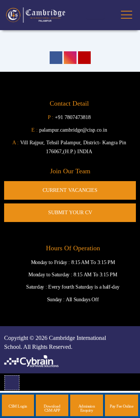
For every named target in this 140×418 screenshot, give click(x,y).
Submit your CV (70, 212)
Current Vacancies (70, 190)
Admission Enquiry (86, 408)
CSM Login (18, 406)
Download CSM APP (52, 408)
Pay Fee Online (121, 406)
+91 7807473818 (73, 117)
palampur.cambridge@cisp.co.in (69, 130)
